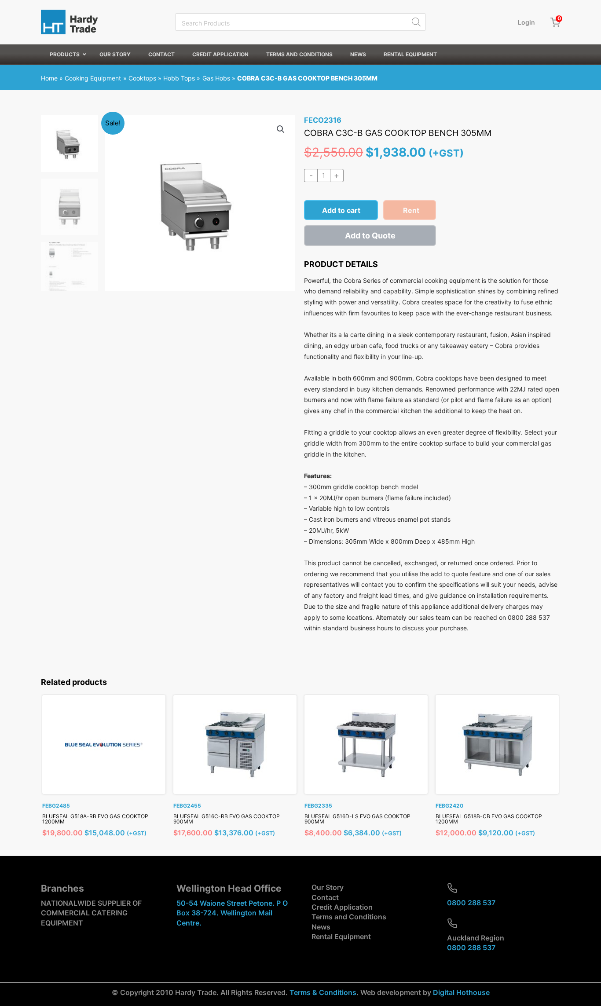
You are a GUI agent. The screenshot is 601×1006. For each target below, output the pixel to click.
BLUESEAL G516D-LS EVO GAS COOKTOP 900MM (357, 819)
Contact (325, 897)
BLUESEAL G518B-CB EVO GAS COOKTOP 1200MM (489, 819)
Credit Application (342, 907)
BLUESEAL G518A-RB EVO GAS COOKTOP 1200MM (95, 819)
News (320, 926)
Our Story (327, 887)
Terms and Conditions (348, 916)
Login (526, 22)
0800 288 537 (471, 902)
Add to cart (341, 210)
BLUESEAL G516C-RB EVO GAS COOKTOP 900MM (226, 819)
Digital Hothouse (461, 992)
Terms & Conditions (323, 992)
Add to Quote (370, 235)
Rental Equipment (341, 936)
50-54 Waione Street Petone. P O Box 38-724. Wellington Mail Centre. (232, 913)
